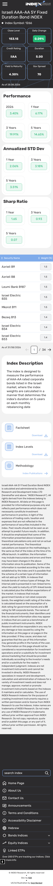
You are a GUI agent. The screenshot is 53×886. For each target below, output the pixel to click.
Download (37, 435)
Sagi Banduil (36, 883)
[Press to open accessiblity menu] (2, 861)
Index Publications (32, 473)
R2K (30, 878)
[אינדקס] (38, 4)
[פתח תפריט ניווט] (4, 4)
